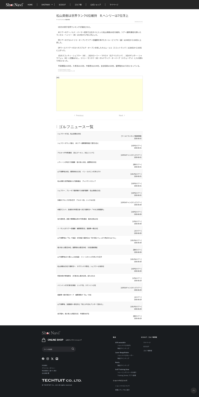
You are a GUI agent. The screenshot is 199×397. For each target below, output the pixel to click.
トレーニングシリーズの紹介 (127, 372)
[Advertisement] (99, 95)
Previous (79, 115)
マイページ (114, 4)
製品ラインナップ (123, 348)
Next (121, 115)
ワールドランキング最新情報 (63, 19)
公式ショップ (95, 4)
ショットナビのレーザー (126, 355)
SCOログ (62, 4)
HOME (30, 4)
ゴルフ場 (78, 4)
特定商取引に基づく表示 (49, 371)
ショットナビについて (122, 386)
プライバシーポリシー (48, 368)
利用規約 (44, 365)
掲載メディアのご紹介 (122, 390)
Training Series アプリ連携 (127, 375)
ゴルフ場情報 (147, 351)
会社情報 (44, 373)
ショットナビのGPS (124, 345)
